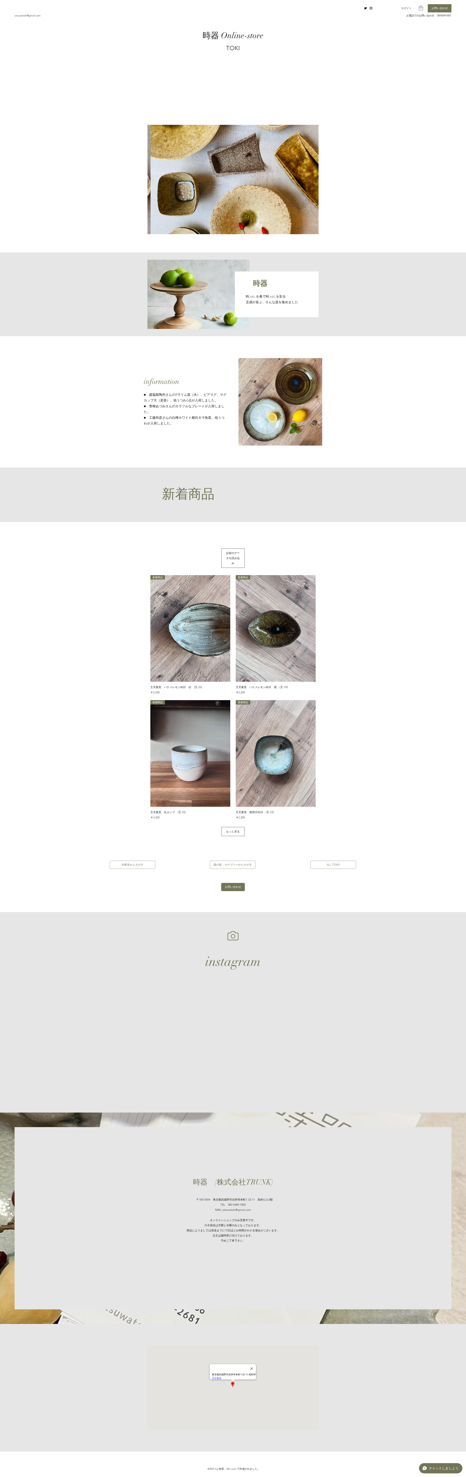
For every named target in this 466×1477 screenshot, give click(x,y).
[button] (421, 8)
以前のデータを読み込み (233, 558)
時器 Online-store (233, 36)
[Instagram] (371, 8)
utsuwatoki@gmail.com (28, 15)
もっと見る (233, 831)
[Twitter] (365, 8)
